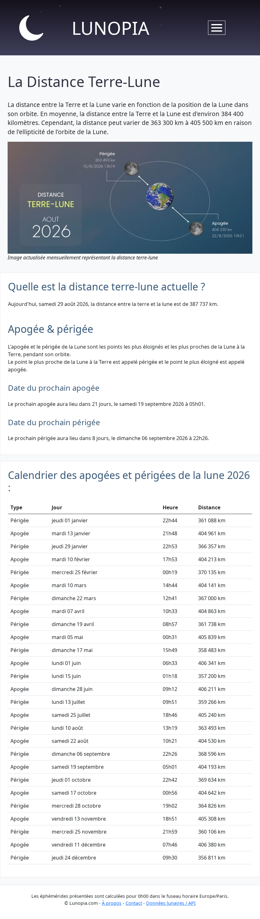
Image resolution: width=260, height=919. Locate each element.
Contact (134, 903)
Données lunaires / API (171, 903)
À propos (111, 903)
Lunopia (110, 28)
